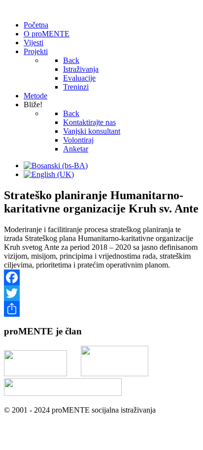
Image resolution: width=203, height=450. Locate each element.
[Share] (101, 309)
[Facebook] (101, 277)
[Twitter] (101, 293)
